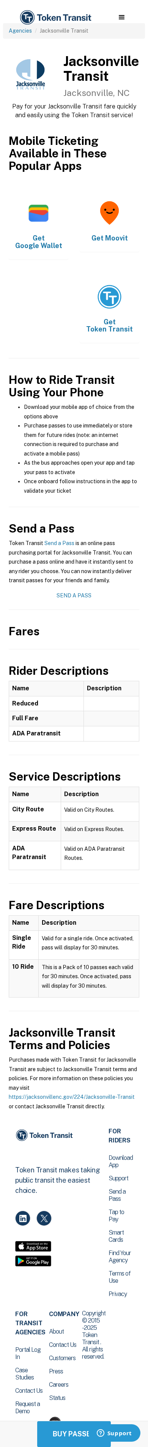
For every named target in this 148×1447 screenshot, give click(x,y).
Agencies (20, 31)
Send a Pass (59, 543)
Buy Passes (74, 1434)
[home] (55, 18)
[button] (121, 17)
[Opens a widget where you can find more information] (114, 1433)
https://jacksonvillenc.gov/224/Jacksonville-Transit (72, 1097)
